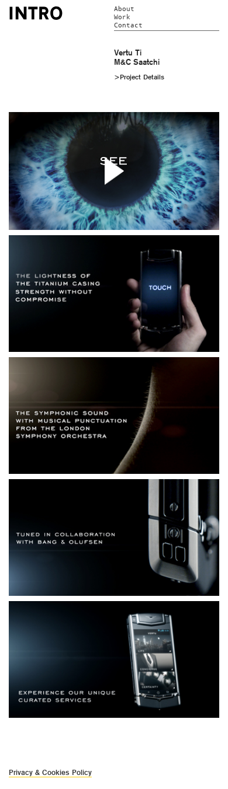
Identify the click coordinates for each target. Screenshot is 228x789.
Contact (128, 25)
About (124, 9)
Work (122, 17)
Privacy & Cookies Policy (50, 772)
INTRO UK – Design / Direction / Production (36, 13)
